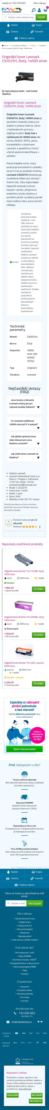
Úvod (6, 45)
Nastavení (37, 1095)
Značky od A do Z (25, 925)
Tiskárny (14, 31)
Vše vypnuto (36, 1101)
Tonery (32, 45)
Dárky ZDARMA (25, 956)
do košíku (38, 589)
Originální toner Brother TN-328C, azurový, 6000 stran (24, 664)
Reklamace (25, 932)
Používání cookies (25, 990)
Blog (25, 970)
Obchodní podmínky (25, 993)
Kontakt (24, 1000)
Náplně (14, 25)
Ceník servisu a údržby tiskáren (25, 939)
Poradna (24, 973)
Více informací (25, 1089)
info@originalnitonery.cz (21, 1021)
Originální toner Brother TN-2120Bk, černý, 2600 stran (24, 572)
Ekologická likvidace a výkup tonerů (25, 963)
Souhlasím (12, 1095)
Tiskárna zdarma (26, 38)
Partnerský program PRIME (25, 966)
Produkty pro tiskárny (19, 45)
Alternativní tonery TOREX (24, 959)
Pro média (25, 997)
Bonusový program (25, 929)
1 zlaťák (40, 578)
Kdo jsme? (25, 986)
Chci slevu (34, 903)
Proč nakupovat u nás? (24, 952)
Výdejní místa (25, 922)
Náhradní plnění (25, 936)
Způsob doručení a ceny (25, 918)
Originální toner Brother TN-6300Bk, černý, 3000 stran (24, 618)
